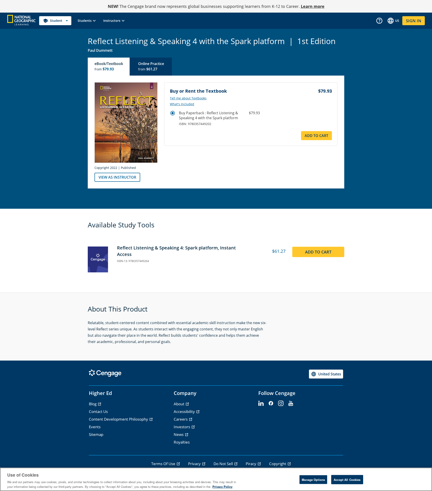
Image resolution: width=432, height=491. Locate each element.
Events (95, 426)
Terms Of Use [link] (163, 463)
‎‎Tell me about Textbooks (188, 98)
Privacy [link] (195, 463)
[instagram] (281, 403)
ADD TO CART (316, 135)
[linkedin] (261, 403)
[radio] (172, 113)
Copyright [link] (278, 463)
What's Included (182, 104)
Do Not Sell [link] (224, 463)
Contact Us (98, 411)
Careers (181, 419)
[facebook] (271, 403)
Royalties (182, 442)
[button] (87, 20)
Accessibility (185, 411)
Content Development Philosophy (119, 419)
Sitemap (96, 434)
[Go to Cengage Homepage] (21, 20)
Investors (182, 426)
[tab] (109, 67)
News (179, 434)
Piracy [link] (251, 463)
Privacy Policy (222, 486)
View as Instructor (117, 177)
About (179, 403)
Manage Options (313, 480)
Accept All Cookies (347, 480)
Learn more (312, 6)
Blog (93, 403)
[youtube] (290, 403)
